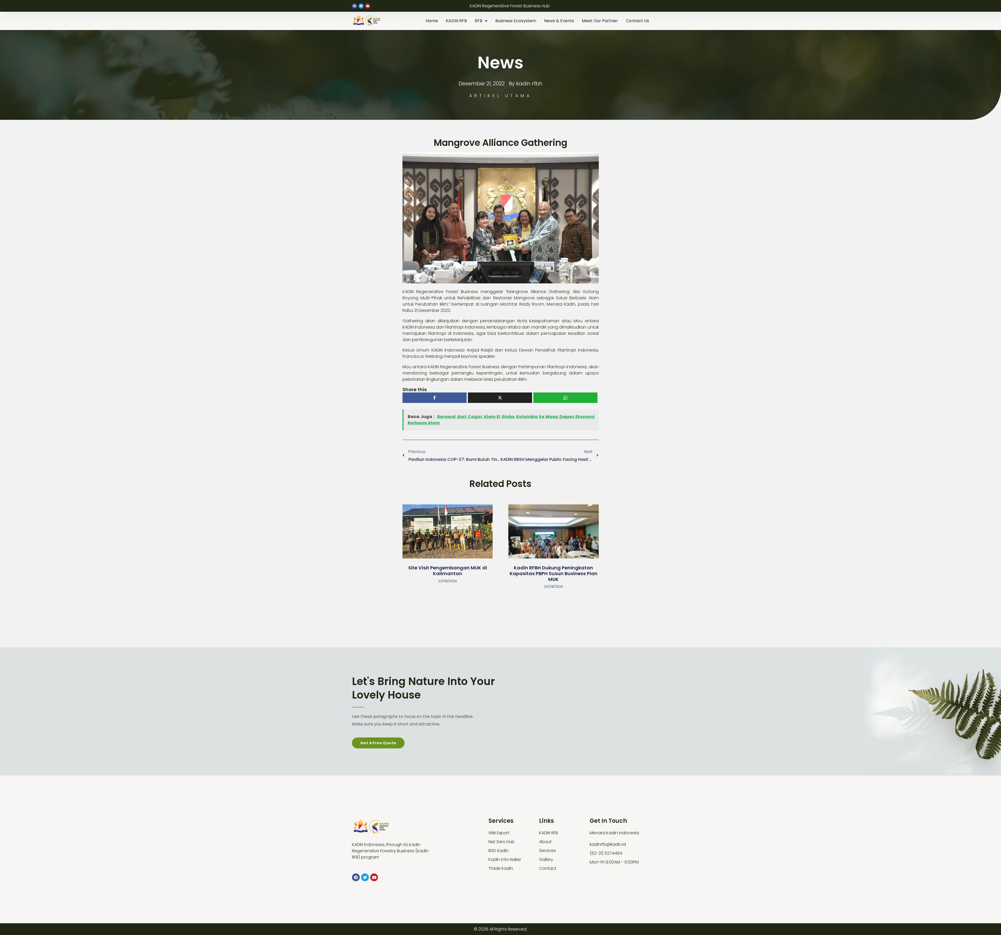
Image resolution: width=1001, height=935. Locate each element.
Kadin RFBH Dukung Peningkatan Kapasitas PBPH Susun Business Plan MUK (553, 573)
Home (432, 21)
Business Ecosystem (515, 21)
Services (547, 851)
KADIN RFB (456, 21)
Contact (547, 868)
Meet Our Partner (600, 21)
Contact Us (637, 21)
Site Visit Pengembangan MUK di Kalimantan (447, 570)
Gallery (546, 859)
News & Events (559, 21)
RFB (478, 21)
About (545, 842)
